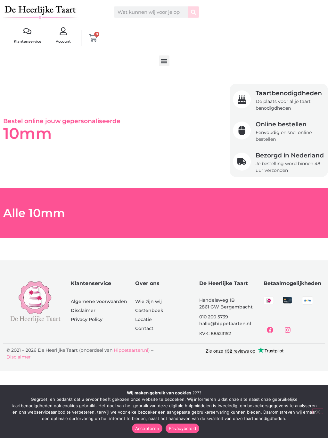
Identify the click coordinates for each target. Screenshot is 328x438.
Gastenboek (149, 310)
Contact (144, 328)
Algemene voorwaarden (99, 301)
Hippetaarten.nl (131, 350)
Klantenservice (27, 41)
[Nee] (317, 411)
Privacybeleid (182, 428)
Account (63, 41)
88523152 (221, 333)
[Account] (63, 31)
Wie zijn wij (148, 301)
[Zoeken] (193, 12)
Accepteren (147, 428)
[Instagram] (287, 330)
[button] (164, 60)
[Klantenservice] (27, 31)
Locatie (143, 319)
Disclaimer (83, 310)
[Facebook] (270, 330)
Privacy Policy (86, 319)
